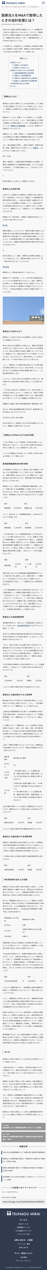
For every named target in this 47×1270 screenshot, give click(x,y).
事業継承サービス (23, 1227)
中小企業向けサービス (24, 1231)
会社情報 (23, 1257)
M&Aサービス (24, 1224)
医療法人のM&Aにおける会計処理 (22, 70)
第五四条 (6, 267)
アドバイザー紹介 (23, 1234)
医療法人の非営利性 (20, 65)
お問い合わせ (23, 1247)
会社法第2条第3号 (23, 625)
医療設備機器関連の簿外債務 (23, 73)
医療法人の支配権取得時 (21, 76)
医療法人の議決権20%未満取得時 (24, 81)
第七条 (5, 225)
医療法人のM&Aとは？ (21, 68)
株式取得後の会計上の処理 (19, 83)
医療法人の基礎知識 (18, 126)
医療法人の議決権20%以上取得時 (24, 78)
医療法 (35, 148)
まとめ (13, 86)
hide (25, 58)
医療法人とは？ (16, 62)
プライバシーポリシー (24, 1261)
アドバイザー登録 (23, 1244)
